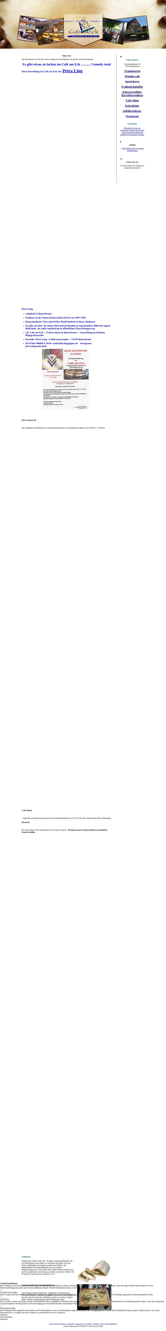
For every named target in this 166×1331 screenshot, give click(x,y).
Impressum (79, 1324)
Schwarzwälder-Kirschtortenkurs (132, 93)
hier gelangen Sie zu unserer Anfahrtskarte (133, 149)
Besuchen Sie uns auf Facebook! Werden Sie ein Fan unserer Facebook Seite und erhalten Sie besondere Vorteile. (132, 131)
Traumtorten (132, 71)
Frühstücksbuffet (132, 86)
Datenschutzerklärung (57, 1324)
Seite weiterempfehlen (108, 1324)
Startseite (70, 1324)
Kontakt (88, 1324)
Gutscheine (132, 105)
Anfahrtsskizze (132, 110)
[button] (83, 1319)
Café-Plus (55, 21)
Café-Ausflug (81, 21)
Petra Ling (72, 70)
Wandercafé (132, 76)
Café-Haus (67, 21)
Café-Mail (94, 21)
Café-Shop (132, 100)
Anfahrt (96, 1324)
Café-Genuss (42, 21)
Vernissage (132, 116)
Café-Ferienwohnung (122, 21)
